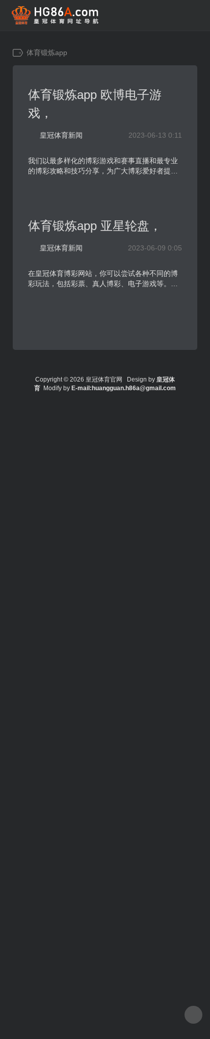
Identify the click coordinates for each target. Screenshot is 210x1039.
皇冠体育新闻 (61, 135)
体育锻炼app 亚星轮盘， (95, 226)
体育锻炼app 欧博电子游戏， (95, 104)
